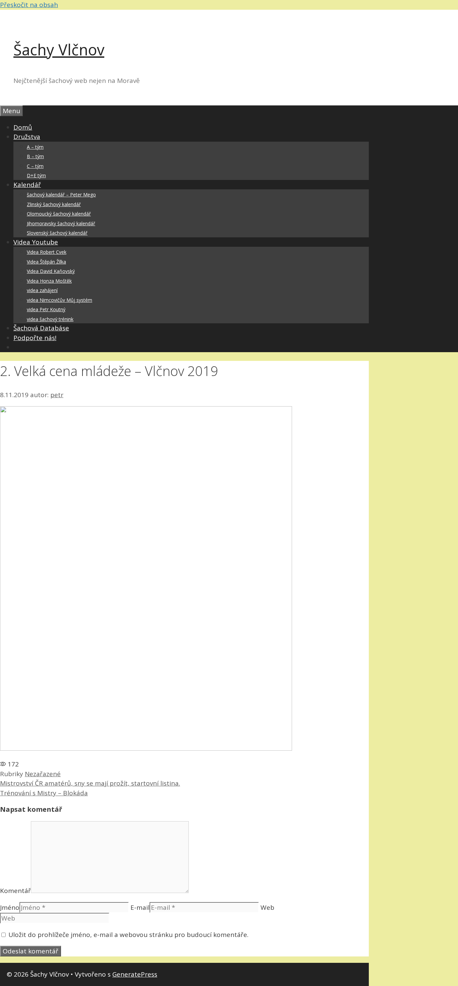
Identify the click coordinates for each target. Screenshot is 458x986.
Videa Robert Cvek (46, 252)
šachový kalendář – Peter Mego (61, 194)
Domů (22, 127)
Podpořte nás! (34, 337)
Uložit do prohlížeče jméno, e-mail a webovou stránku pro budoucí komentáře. (128, 934)
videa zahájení (42, 290)
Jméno (9, 907)
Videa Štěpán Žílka (46, 262)
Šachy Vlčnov (58, 49)
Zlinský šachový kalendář (54, 204)
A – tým (35, 147)
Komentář (15, 890)
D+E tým (36, 175)
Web (267, 907)
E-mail (140, 907)
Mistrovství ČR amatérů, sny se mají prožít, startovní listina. (90, 783)
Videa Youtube (35, 242)
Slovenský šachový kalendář (57, 233)
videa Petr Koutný (46, 309)
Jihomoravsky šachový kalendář (61, 223)
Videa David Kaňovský (51, 271)
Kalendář (27, 184)
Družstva (26, 136)
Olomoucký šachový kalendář (59, 213)
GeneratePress (134, 974)
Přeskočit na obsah (29, 4)
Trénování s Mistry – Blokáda (44, 793)
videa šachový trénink (50, 319)
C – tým (35, 166)
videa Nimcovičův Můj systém (59, 300)
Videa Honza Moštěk (49, 281)
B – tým (35, 156)
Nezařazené (43, 773)
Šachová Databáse (41, 328)
